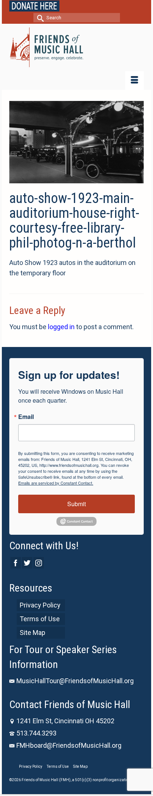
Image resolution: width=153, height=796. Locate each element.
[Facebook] (15, 563)
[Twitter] (27, 563)
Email (26, 417)
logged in (61, 327)
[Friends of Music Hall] (76, 47)
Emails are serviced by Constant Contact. (55, 483)
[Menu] (134, 80)
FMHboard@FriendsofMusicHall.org (68, 745)
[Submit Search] (39, 17)
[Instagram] (38, 563)
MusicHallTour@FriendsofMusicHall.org (75, 681)
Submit (76, 503)
